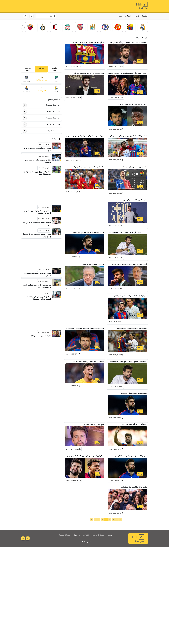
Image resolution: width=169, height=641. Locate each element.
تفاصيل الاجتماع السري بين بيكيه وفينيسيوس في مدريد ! (127, 136)
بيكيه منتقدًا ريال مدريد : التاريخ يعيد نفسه (88, 232)
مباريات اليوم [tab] (41, 69)
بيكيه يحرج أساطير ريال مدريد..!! (135, 167)
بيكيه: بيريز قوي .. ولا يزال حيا (93, 264)
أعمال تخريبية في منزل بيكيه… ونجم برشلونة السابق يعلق (127, 232)
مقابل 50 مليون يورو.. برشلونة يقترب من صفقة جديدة (37, 173)
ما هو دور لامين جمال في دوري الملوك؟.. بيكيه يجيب (84, 456)
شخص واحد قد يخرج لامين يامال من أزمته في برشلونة (37, 212)
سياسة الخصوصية (64, 535)
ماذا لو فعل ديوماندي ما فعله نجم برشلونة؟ (38, 161)
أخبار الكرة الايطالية (53, 124)
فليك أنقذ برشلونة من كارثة (40, 336)
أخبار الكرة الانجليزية (53, 118)
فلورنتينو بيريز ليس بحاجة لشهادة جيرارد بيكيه (129, 264)
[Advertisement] (56, 6)
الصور (120, 16)
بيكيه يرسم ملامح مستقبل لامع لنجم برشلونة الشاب (127, 361)
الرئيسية (144, 16)
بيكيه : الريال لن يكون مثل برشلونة (134, 393)
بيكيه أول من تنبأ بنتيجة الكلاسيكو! (134, 424)
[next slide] (23, 27)
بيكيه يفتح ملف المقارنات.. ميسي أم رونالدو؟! (130, 296)
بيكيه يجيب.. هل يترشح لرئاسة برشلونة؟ (89, 73)
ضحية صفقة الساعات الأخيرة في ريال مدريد (36, 223)
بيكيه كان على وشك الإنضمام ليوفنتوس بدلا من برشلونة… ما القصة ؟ (84, 328)
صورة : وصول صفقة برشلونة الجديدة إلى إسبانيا (37, 235)
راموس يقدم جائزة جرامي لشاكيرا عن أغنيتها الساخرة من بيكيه (127, 73)
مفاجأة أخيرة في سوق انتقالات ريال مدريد (37, 149)
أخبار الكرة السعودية (53, 105)
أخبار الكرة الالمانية (53, 111)
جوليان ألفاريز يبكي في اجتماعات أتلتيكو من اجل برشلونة (38, 298)
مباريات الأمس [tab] (54, 69)
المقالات (128, 16)
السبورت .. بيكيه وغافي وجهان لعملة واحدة (88, 361)
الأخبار (137, 16)
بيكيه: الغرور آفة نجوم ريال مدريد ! (134, 200)
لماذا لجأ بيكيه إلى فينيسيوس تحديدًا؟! (132, 104)
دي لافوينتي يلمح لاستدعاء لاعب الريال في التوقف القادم (37, 286)
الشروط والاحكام (85, 542)
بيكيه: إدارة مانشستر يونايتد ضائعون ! (133, 487)
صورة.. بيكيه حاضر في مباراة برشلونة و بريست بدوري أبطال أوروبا (84, 136)
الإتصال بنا (86, 535)
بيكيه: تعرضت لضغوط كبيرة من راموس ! (89, 167)
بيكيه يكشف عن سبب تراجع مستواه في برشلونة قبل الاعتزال (127, 456)
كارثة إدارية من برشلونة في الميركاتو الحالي (37, 274)
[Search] (54, 16)
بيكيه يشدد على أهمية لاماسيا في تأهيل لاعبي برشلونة (127, 42)
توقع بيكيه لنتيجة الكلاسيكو (94, 424)
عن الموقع (76, 535)
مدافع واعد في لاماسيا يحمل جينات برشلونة (87, 42)
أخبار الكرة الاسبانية (53, 131)
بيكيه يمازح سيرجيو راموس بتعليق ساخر (132, 328)
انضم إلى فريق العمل (98, 535)
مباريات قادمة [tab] (28, 69)
